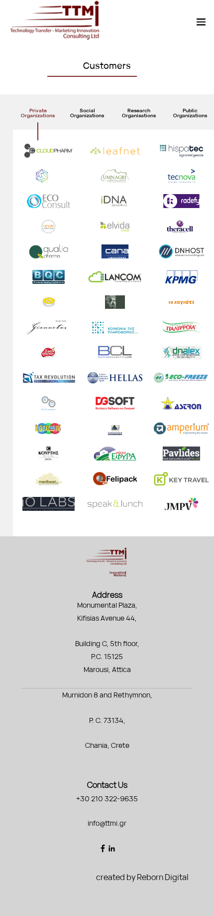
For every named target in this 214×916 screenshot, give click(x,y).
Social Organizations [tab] (87, 113)
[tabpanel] (113, 333)
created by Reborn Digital (142, 877)
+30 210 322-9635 (107, 798)
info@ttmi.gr (107, 823)
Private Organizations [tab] (38, 113)
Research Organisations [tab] (139, 113)
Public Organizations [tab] (190, 113)
